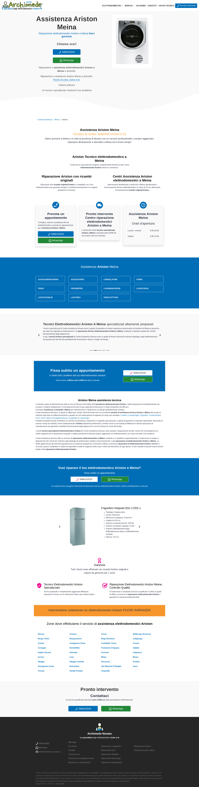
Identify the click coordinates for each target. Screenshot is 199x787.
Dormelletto (75, 648)
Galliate (136, 648)
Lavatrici (123, 415)
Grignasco (137, 652)
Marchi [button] (129, 6)
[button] (39, 335)
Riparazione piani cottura (144, 750)
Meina (57, 120)
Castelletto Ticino (108, 643)
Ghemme (73, 652)
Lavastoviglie (133, 415)
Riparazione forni (108, 750)
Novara (41, 634)
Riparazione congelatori (111, 746)
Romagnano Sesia (46, 666)
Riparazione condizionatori (79, 762)
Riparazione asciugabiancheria (81, 758)
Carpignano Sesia (77, 643)
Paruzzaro (105, 662)
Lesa (72, 657)
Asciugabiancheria (59, 418)
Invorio (41, 657)
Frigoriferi (144, 415)
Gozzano (105, 652)
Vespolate (105, 671)
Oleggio (41, 662)
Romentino (74, 666)
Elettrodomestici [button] (112, 6)
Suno (135, 666)
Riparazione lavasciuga (111, 758)
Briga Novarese (108, 639)
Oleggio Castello (77, 662)
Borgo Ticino (43, 639)
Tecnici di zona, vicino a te (66, 79)
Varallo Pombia (76, 671)
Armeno (73, 634)
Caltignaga (137, 639)
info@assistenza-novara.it (49, 752)
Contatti (152, 6)
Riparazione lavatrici (142, 746)
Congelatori (73, 418)
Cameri (41, 643)
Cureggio (42, 648)
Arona (104, 634)
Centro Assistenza (44, 120)
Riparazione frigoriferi (110, 754)
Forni (38, 418)
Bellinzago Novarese (142, 634)
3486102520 (68, 52)
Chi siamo (141, 6)
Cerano (136, 643)
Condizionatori (155, 415)
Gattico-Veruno (44, 652)
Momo (135, 657)
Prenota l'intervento (187, 6)
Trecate (41, 671)
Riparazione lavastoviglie (111, 762)
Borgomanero (76, 639)
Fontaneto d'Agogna (110, 648)
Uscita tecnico (166, 6)
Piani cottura (46, 418)
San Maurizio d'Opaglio (111, 666)
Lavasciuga (84, 418)
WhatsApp (68, 60)
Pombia (136, 662)
